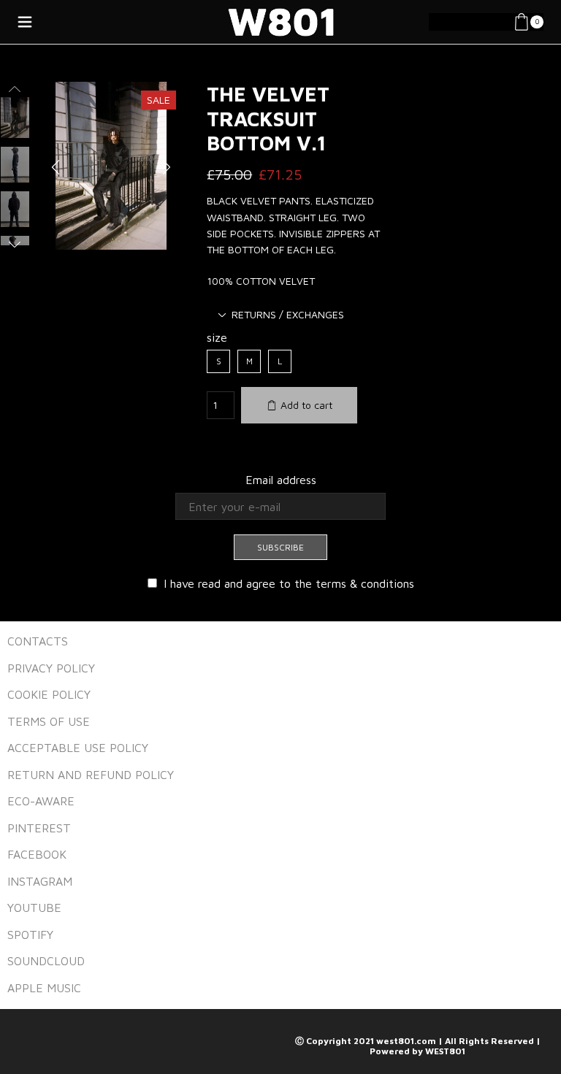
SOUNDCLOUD (46, 960)
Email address (280, 479)
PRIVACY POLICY (51, 668)
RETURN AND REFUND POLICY (90, 774)
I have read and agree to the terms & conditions (289, 583)
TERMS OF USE (48, 721)
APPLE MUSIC (44, 987)
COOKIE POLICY (49, 694)
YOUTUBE (34, 907)
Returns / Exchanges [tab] (288, 314)
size (217, 337)
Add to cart (306, 405)
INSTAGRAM (39, 881)
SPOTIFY (30, 934)
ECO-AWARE (41, 801)
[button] (55, 167)
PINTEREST (39, 828)
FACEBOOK (36, 854)
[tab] (281, 314)
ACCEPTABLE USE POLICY (77, 747)
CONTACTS (37, 641)
